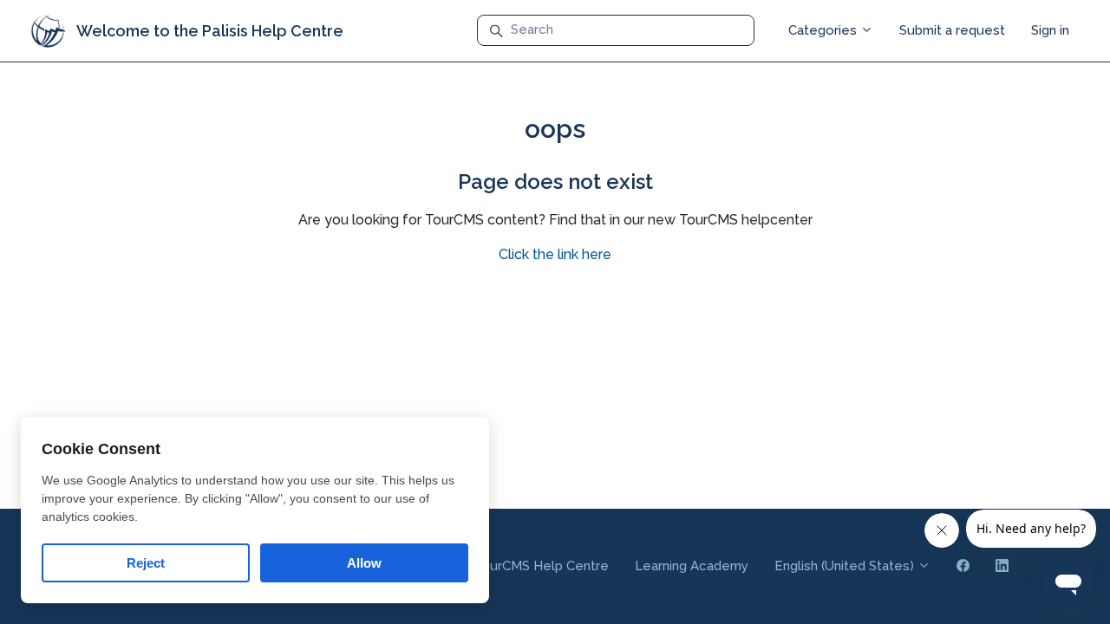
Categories (824, 30)
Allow (364, 563)
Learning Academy (691, 566)
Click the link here (555, 254)
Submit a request (952, 30)
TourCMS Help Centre (541, 566)
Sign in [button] (1050, 30)
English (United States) (845, 566)
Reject (146, 563)
